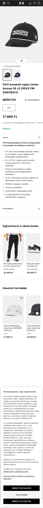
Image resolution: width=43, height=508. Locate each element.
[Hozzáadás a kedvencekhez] (21, 236)
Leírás (5, 137)
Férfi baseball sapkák (12, 66)
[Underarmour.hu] (21, 3)
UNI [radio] (9, 108)
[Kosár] (39, 3)
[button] (21, 60)
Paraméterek (8, 208)
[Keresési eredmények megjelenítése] (8, 3)
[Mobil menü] (4, 3)
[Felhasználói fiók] (30, 3)
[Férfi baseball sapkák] (3, 66)
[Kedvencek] (34, 3)
